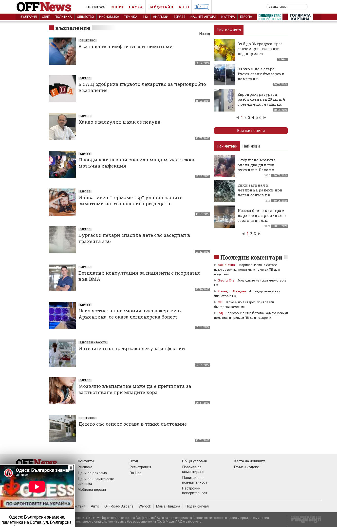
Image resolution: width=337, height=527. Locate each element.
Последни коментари (251, 257)
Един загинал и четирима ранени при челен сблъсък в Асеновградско (260, 192)
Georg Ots (226, 280)
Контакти (86, 461)
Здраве (179, 17)
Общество (85, 17)
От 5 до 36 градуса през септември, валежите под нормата (260, 48)
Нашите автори (203, 17)
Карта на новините (249, 461)
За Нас (135, 473)
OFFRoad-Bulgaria (118, 506)
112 (145, 17)
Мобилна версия (92, 489)
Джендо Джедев (232, 291)
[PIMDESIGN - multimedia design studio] (304, 521)
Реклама (85, 467)
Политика (63, 17)
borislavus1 (227, 265)
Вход (134, 461)
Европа (246, 17)
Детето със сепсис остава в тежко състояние (132, 424)
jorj (221, 313)
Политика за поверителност (194, 480)
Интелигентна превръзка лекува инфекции (131, 348)
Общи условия (194, 461)
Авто (183, 7)
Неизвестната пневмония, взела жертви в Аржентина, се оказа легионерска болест (129, 313)
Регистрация (140, 467)
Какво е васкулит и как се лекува (119, 122)
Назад (204, 33)
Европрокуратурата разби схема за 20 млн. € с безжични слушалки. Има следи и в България (261, 104)
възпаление (72, 28)
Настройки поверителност (194, 490)
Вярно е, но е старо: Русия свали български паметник (261, 73)
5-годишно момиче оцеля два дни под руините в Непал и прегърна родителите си (259, 169)
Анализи (160, 17)
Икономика (109, 17)
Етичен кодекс (246, 467)
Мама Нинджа (168, 506)
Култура (228, 17)
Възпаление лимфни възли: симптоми (125, 46)
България (28, 17)
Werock (145, 506)
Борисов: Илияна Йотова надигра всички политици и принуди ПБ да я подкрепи (247, 269)
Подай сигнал (197, 506)
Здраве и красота (93, 342)
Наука (136, 7)
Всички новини (251, 130)
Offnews (95, 7)
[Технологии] (201, 8)
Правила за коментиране (193, 469)
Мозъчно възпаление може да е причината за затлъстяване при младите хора (134, 389)
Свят (46, 17)
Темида (130, 17)
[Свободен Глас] (270, 18)
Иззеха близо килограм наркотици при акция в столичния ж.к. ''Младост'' (262, 218)
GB (220, 302)
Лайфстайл (160, 7)
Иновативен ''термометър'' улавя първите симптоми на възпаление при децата (130, 200)
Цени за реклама (92, 473)
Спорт (117, 7)
